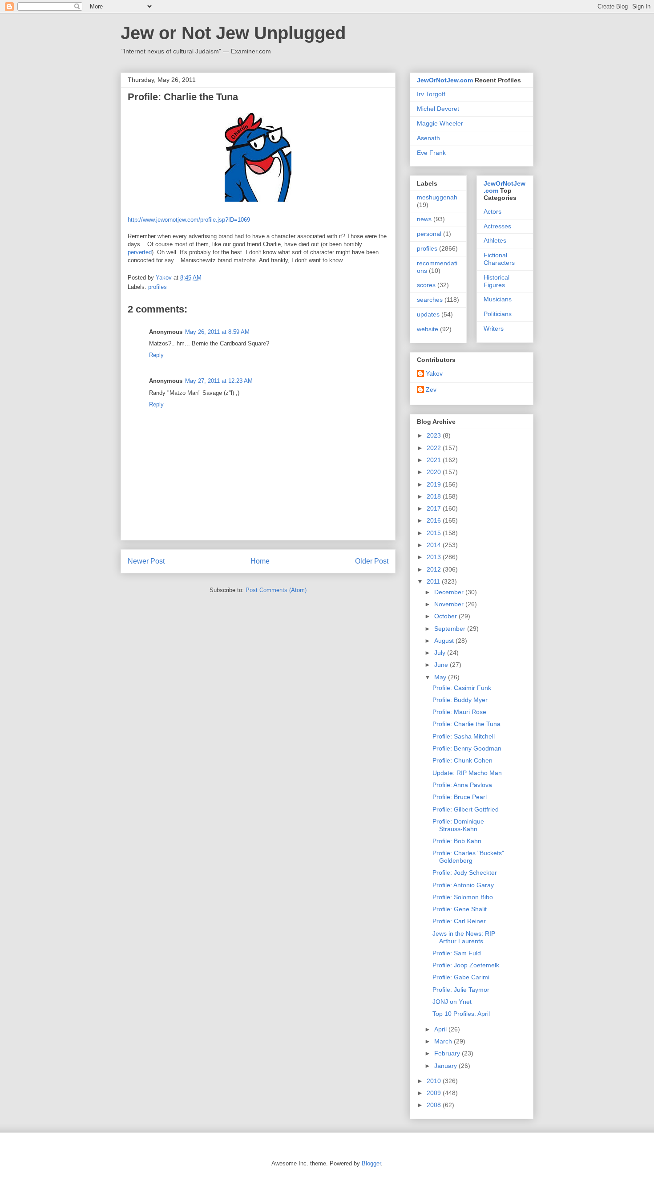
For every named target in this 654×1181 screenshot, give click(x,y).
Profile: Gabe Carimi (460, 977)
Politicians (498, 313)
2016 (435, 520)
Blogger (371, 1163)
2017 (435, 508)
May (441, 677)
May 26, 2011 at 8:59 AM (217, 332)
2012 (435, 569)
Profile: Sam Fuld (456, 953)
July (440, 652)
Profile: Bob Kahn (456, 840)
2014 (435, 544)
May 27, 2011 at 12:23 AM (219, 380)
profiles (157, 287)
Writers (494, 328)
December (449, 592)
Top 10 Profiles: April (461, 1013)
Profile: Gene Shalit (459, 909)
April (441, 1029)
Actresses (497, 226)
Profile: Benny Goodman (466, 748)
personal (429, 233)
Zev (431, 389)
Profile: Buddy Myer (460, 699)
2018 (435, 496)
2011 (434, 581)
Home (260, 561)
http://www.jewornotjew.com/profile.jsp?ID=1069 (189, 219)
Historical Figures (496, 281)
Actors (492, 211)
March (444, 1041)
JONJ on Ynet (452, 1001)
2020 (435, 471)
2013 (435, 556)
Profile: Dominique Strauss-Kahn (458, 825)
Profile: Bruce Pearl (459, 796)
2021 (435, 459)
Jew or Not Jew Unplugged (233, 33)
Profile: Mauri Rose (459, 711)
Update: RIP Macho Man (467, 772)
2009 (435, 1092)
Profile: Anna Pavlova (462, 784)
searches (430, 299)
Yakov (434, 373)
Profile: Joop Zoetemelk (465, 965)
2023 (435, 435)
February (448, 1053)
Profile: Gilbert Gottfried (465, 809)
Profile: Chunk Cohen (462, 760)
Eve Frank (431, 152)
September (450, 628)
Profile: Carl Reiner (459, 921)
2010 (435, 1080)
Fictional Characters (499, 259)
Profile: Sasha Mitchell (463, 736)
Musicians (498, 299)
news (424, 219)
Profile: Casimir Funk (461, 687)
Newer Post (146, 561)
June (442, 664)
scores (426, 284)
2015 (435, 532)
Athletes (495, 240)
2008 (435, 1104)
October (446, 616)
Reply (156, 355)
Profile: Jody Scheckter (464, 872)
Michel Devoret (438, 108)
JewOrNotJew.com (445, 80)
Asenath (428, 138)
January (446, 1065)
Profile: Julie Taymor (460, 989)
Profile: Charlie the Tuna (466, 723)
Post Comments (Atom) (276, 590)
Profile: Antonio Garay (463, 885)
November (449, 604)
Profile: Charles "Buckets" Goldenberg (468, 856)
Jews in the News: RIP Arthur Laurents (463, 937)
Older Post (371, 561)
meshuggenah (437, 197)
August (445, 640)
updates (428, 314)
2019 (435, 484)
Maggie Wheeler (440, 123)
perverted (140, 252)
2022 (435, 447)
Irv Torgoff (431, 93)
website (427, 329)
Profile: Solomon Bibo (462, 897)
